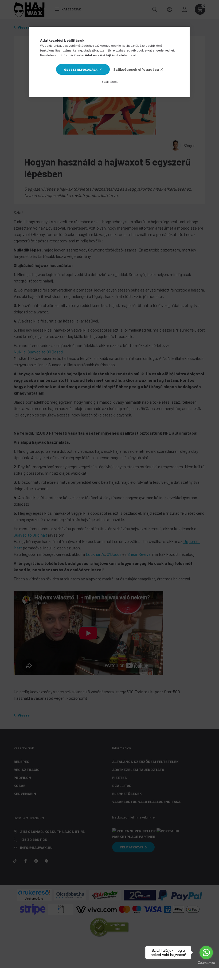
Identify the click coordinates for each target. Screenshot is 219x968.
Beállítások (109, 81)
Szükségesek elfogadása (136, 69)
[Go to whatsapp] (206, 952)
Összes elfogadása (80, 69)
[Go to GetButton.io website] (206, 962)
